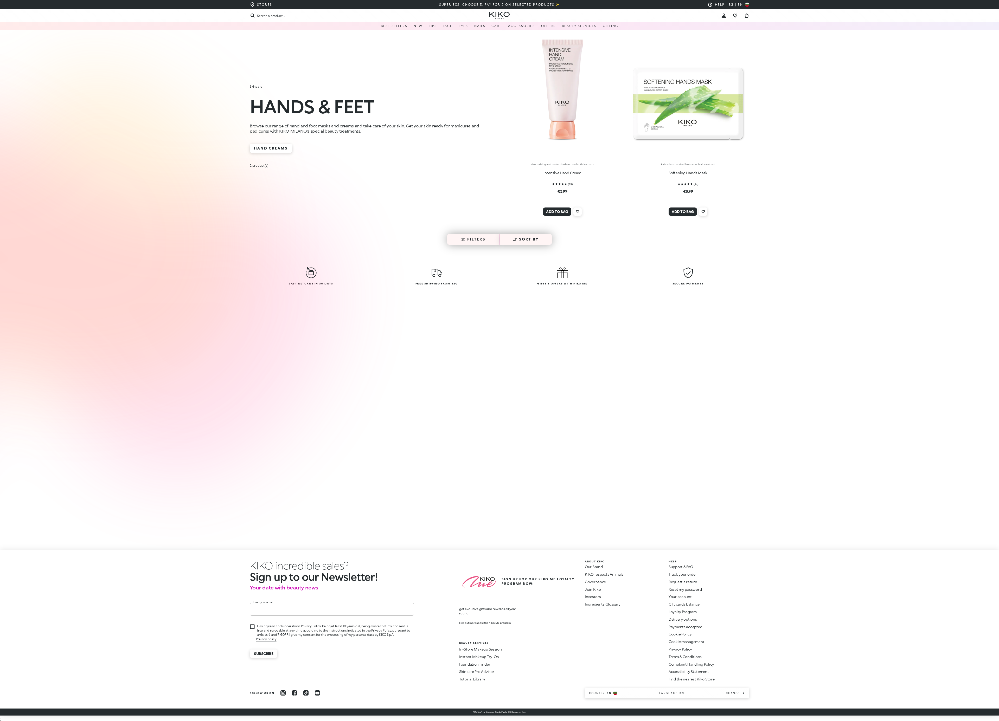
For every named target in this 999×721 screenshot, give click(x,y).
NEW (418, 26)
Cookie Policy (680, 634)
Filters (476, 239)
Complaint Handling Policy (691, 664)
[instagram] (283, 693)
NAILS (479, 26)
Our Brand (594, 566)
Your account (680, 596)
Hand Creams (271, 148)
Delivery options (683, 619)
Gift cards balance (684, 604)
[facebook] (294, 693)
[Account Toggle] (723, 15)
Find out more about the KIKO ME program (485, 622)
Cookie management (686, 642)
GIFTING (610, 26)
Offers (548, 26)
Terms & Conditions (685, 656)
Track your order (683, 574)
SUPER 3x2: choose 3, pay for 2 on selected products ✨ (499, 5)
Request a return (683, 582)
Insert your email (263, 602)
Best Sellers (394, 26)
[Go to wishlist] (735, 15)
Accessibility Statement (689, 671)
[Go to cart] (746, 15)
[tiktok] (306, 693)
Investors (593, 596)
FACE (447, 26)
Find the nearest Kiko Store (691, 679)
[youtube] (317, 693)
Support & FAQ (681, 566)
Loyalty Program (683, 611)
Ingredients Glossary (602, 604)
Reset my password (685, 589)
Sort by (529, 239)
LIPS (433, 26)
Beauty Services (579, 26)
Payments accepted (685, 627)
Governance (595, 582)
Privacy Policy (680, 649)
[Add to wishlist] (577, 211)
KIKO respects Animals (604, 574)
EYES (463, 26)
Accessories (521, 26)
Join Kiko (593, 589)
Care (496, 26)
